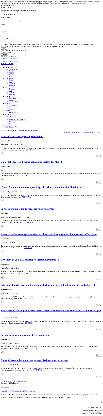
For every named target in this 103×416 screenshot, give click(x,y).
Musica (11, 109)
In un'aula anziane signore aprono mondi (22, 136)
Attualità (11, 71)
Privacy (14, 391)
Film (10, 107)
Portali (11, 121)
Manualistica (13, 92)
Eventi (11, 80)
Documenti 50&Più (7, 63)
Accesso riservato (29, 391)
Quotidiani (12, 98)
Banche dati (12, 116)
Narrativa (12, 94)
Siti (10, 123)
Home (19, 130)
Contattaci (20, 391)
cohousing (34, 130)
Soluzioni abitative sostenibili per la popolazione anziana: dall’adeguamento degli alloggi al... (49, 285)
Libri (6, 87)
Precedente (4, 381)
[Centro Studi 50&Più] (8, 56)
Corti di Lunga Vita (11, 127)
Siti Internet (8, 114)
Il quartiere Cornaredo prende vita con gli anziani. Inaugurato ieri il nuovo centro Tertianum (49, 234)
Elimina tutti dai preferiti (92, 132)
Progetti (11, 73)
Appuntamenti (9, 78)
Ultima (26, 381)
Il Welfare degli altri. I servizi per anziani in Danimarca (30, 259)
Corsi (10, 82)
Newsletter (4, 58)
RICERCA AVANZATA (10, 61)
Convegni (12, 83)
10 (16, 381)
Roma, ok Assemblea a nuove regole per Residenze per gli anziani (34, 360)
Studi (10, 76)
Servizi (11, 74)
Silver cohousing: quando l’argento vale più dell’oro (27, 208)
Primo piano (9, 67)
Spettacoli (12, 85)
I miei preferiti (15, 58)
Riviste (11, 100)
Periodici (7, 96)
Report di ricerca (14, 112)
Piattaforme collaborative (17, 120)
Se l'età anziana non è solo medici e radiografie (25, 335)
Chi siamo (8, 391)
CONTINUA (30, 150)
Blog (10, 118)
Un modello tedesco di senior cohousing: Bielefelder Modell (31, 162)
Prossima (20, 381)
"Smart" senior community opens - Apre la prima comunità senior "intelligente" (42, 187)
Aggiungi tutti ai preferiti (72, 132)
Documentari (13, 105)
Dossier (7, 125)
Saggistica (12, 89)
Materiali (7, 111)
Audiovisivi (8, 103)
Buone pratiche (14, 69)
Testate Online (13, 101)
